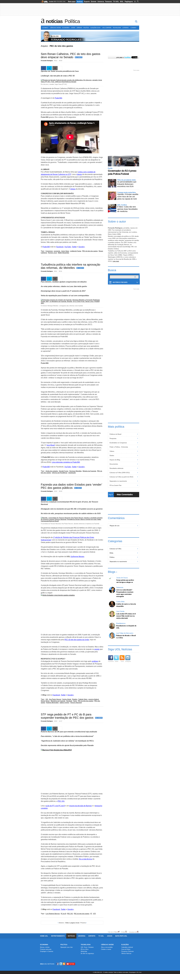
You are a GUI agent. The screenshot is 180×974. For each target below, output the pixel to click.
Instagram (128, 661)
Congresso (49, 251)
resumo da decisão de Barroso (80, 806)
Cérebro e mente (106, 949)
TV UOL (116, 1)
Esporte (87, 1)
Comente (79, 57)
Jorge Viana (65, 251)
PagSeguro (129, 1)
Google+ (81, 247)
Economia (65, 27)
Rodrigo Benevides (52, 702)
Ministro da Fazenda (89, 471)
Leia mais (116, 261)
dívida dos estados (52, 471)
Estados (74, 699)
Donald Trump (63, 471)
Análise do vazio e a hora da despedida (126, 605)
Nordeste (69, 701)
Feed (122, 661)
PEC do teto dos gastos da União (76, 640)
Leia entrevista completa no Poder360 (66, 462)
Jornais (79, 27)
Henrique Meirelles (75, 471)
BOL (121, 1)
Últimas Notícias (126, 953)
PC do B (63, 913)
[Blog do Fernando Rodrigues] (90, 36)
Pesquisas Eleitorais (127, 951)
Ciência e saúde (107, 944)
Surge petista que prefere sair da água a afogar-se (125, 581)
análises (95, 661)
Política (72, 21)
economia (57, 251)
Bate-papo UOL (121, 936)
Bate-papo (72, 1)
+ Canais (133, 27)
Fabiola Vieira (82, 699)
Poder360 (58, 98)
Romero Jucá (52, 252)
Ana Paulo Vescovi (55, 699)
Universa (101, 1)
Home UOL (44, 936)
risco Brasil (51, 445)
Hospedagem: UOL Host (135, 972)
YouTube (67, 247)
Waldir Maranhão (63, 252)
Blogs (111, 571)
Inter (73, 27)
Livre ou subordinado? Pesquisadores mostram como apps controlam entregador (124, 593)
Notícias (80, 1)
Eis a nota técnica (85, 859)
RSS (64, 964)
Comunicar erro (133, 932)
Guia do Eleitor (125, 949)
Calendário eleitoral (127, 947)
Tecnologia (117, 27)
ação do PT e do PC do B (55, 806)
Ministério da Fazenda (58, 701)
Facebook (59, 247)
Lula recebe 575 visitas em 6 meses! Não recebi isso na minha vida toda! (126, 616)
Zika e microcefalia (106, 947)
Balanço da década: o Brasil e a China (126, 637)
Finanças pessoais (45, 949)
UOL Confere (106, 27)
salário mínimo (64, 702)
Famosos (108, 1)
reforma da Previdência (59, 472)
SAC (64, 1)
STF (94, 913)
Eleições (125, 944)
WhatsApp (84, 951)
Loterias (125, 27)
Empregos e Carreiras (46, 951)
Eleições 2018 (95, 27)
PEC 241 (61, 801)
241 (47, 699)
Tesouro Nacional (76, 702)
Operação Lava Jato (66, 947)
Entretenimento (58, 936)
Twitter (74, 247)
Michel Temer (45, 701)
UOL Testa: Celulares (87, 947)
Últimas (45, 27)
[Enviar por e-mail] (55, 68)
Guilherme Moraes (77, 556)
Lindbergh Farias (75, 251)
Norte (75, 701)
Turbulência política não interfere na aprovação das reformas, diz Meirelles (70, 266)
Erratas (123, 931)
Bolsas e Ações (45, 947)
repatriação (72, 472)
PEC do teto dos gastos (90, 251)
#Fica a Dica (84, 949)
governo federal (93, 699)
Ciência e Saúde (55, 27)
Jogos (109, 936)
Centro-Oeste (66, 699)
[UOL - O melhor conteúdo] (44, 2)
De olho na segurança (87, 953)
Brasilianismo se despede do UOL (126, 627)
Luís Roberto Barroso (53, 913)
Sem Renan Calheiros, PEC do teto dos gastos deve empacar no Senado (70, 55)
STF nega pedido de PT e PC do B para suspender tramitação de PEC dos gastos (67, 716)
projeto (96, 649)
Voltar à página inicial (72, 923)
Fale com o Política (113, 931)
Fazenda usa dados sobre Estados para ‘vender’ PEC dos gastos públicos (71, 486)
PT (91, 913)
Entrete (93, 1)
